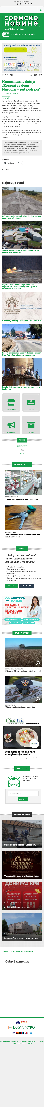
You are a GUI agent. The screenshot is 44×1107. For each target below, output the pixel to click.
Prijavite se (23, 799)
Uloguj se (28, 4)
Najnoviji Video (22, 633)
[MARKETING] (11, 425)
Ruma (10, 933)
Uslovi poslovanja (18, 1043)
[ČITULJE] (31, 402)
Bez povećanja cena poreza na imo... (21, 938)
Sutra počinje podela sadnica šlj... (20, 844)
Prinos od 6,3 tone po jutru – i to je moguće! (23, 671)
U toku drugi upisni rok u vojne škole (20, 707)
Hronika (12, 839)
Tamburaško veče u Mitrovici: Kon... (21, 876)
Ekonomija (14, 497)
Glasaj (11, 586)
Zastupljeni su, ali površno (17, 569)
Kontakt (29, 1043)
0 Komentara (37, 75)
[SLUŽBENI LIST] (11, 402)
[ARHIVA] (31, 425)
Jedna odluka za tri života (17, 907)
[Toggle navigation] (7, 10)
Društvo (5, 75)
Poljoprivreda (16, 669)
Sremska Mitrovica (22, 839)
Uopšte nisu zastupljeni (16, 567)
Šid (22, 669)
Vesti (11, 75)
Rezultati (26, 586)
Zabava (12, 871)
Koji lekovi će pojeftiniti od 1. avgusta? (21, 499)
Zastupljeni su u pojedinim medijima (20, 576)
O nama (40, 1041)
